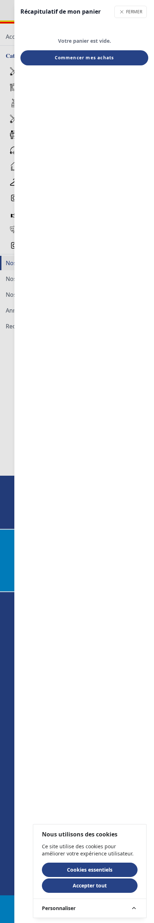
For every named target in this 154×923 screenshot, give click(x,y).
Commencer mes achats (84, 58)
